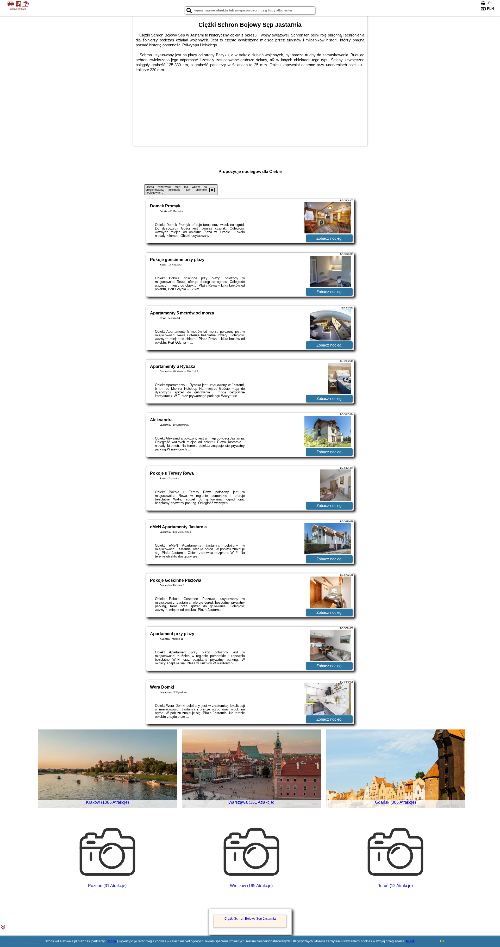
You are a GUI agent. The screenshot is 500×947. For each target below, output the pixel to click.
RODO (410, 941)
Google (112, 941)
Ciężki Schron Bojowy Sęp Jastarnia (250, 918)
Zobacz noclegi (329, 238)
